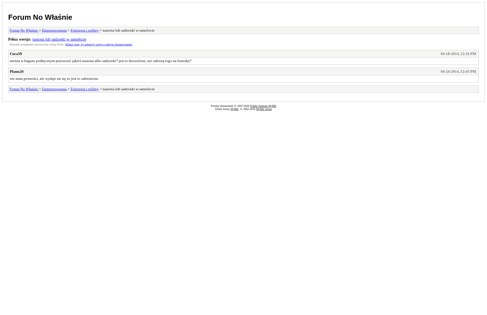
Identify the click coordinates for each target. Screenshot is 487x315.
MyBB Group (264, 109)
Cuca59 (16, 54)
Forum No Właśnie (40, 17)
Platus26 (17, 71)
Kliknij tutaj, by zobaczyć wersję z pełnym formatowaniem (98, 44)
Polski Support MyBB (263, 105)
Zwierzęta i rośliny (84, 30)
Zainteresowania (54, 30)
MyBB (234, 109)
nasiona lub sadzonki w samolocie (59, 39)
